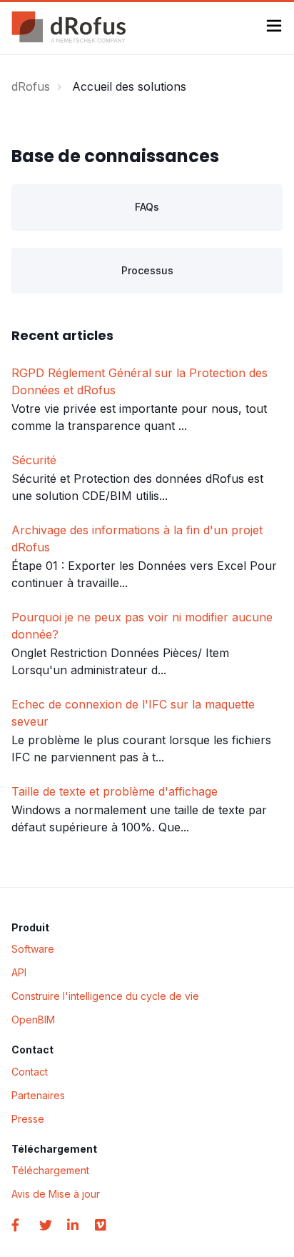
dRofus (30, 86)
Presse (27, 1119)
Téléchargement (50, 1170)
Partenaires (38, 1095)
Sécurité (33, 460)
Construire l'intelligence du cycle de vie (105, 996)
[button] (274, 27)
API (18, 972)
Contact (29, 1072)
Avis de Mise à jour (55, 1194)
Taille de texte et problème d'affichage (114, 791)
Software (32, 949)
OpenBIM (33, 1019)
